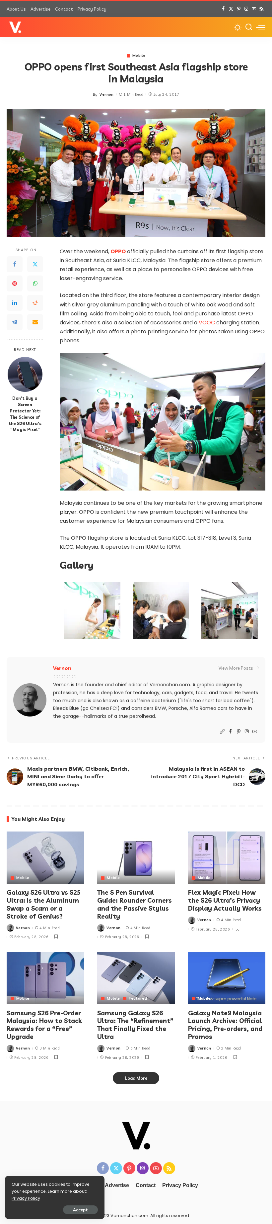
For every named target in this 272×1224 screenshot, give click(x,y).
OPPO (118, 251)
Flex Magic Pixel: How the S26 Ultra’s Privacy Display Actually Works (225, 900)
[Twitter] (231, 9)
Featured (138, 998)
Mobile (138, 55)
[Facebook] (223, 9)
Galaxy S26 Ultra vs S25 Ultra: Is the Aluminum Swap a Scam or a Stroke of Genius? (44, 904)
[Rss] (261, 9)
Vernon (106, 94)
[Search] (249, 27)
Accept (80, 1209)
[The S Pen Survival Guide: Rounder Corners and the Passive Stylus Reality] (135, 858)
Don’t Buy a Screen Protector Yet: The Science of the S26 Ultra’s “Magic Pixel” (25, 413)
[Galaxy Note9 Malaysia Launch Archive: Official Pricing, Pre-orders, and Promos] (226, 978)
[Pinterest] (238, 9)
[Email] (35, 322)
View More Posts (236, 668)
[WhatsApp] (35, 283)
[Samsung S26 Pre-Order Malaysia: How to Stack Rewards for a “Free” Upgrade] (45, 978)
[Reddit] (35, 303)
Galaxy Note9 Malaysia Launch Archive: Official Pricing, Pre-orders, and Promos (225, 1025)
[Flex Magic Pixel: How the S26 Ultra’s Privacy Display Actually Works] (226, 858)
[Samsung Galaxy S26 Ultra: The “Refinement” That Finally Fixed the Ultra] (135, 978)
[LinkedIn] (15, 303)
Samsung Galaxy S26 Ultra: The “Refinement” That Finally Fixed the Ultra (135, 1025)
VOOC (207, 322)
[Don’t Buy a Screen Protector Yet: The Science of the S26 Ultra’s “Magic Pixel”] (25, 374)
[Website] (222, 731)
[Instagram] (246, 9)
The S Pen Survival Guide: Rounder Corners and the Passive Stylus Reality (134, 904)
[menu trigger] (260, 27)
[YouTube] (254, 9)
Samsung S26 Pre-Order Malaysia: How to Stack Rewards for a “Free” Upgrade (44, 1025)
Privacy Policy (26, 1198)
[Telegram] (15, 322)
